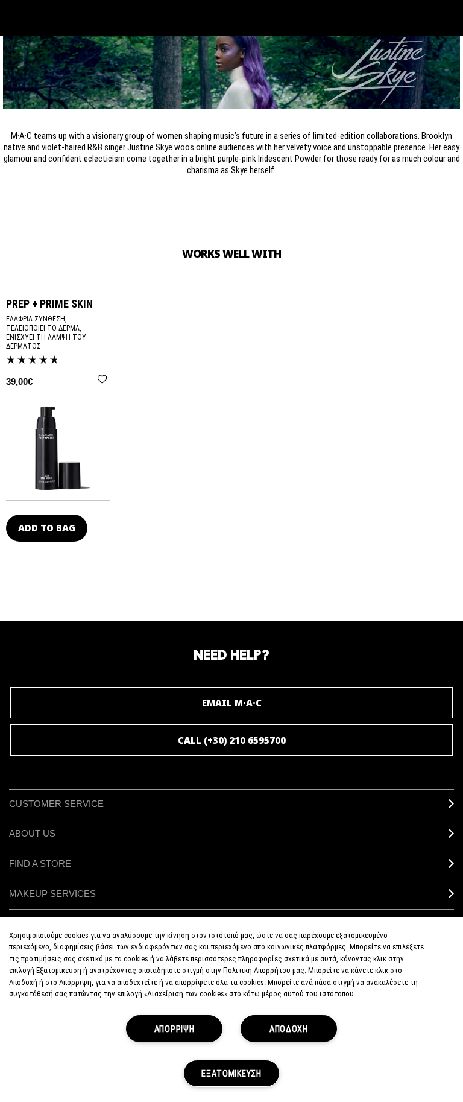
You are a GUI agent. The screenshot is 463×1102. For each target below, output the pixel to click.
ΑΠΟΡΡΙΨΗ (174, 1028)
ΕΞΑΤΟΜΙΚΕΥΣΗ (231, 1073)
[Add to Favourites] (102, 379)
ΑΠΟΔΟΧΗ (288, 1028)
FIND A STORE (40, 863)
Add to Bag (46, 528)
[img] (58, 448)
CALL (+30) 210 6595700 (232, 740)
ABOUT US (32, 833)
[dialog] (54, 303)
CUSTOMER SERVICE (56, 804)
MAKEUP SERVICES (52, 893)
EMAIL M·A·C (232, 703)
